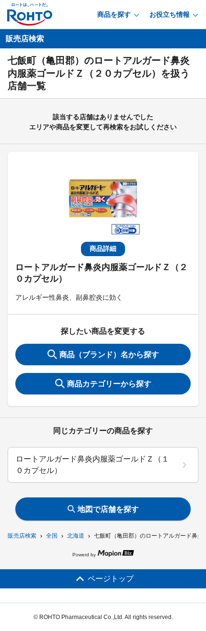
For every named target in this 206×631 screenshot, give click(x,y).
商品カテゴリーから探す (109, 384)
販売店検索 (22, 535)
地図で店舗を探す (108, 509)
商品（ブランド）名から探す (109, 354)
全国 (51, 535)
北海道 (75, 535)
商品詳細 (103, 248)
